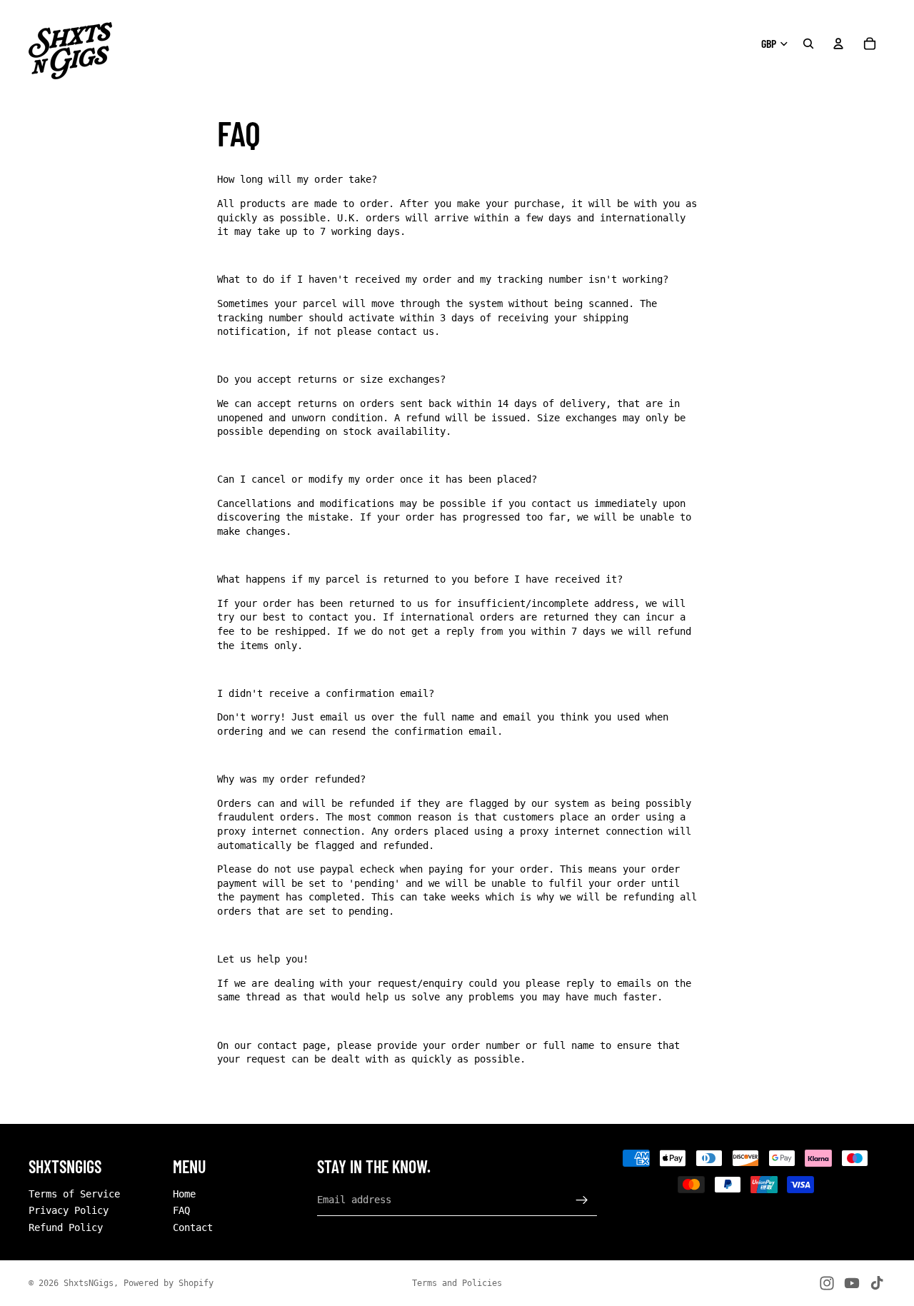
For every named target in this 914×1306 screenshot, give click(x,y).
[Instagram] (826, 1283)
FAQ (181, 1210)
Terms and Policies (457, 1283)
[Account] (838, 43)
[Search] (808, 43)
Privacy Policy (69, 1210)
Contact (193, 1227)
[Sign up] (582, 1200)
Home (184, 1193)
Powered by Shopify (169, 1283)
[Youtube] (851, 1283)
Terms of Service (74, 1193)
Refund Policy (66, 1227)
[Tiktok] (876, 1283)
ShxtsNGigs (89, 1283)
